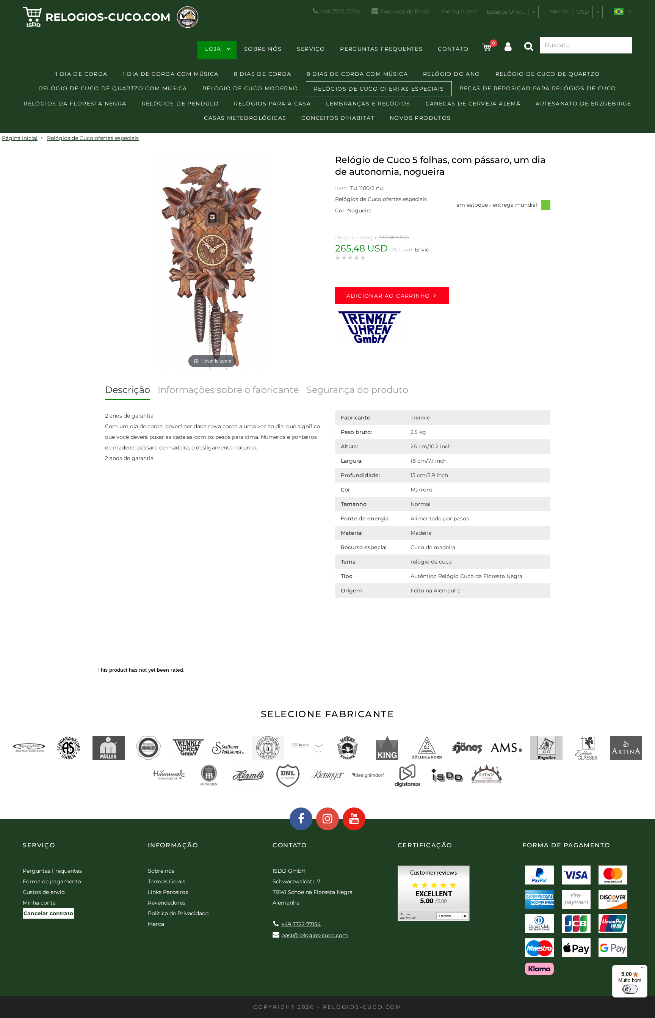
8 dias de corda (262, 74)
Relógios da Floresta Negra (75, 103)
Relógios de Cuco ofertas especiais (379, 88)
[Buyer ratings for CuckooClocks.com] (434, 896)
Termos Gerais (166, 881)
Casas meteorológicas (245, 118)
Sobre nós (263, 49)
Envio (422, 249)
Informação (173, 845)
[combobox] (510, 12)
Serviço (311, 49)
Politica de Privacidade (178, 913)
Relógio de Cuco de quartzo (547, 74)
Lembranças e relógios (368, 103)
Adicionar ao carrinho (388, 295)
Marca (156, 924)
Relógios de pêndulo (180, 103)
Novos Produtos (420, 118)
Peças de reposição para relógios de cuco (537, 88)
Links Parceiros (168, 892)
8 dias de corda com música (357, 74)
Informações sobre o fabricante (228, 389)
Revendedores (166, 902)
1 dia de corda (81, 74)
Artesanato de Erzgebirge (583, 103)
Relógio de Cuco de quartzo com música (113, 88)
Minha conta (39, 902)
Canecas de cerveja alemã (473, 103)
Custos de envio (44, 892)
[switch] (630, 989)
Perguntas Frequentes (381, 49)
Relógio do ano (451, 74)
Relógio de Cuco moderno (250, 88)
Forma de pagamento (52, 881)
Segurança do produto (357, 389)
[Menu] (642, 969)
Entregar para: (460, 11)
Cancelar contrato (48, 913)
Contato (453, 49)
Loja (213, 49)
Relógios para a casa (272, 103)
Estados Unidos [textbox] (507, 11)
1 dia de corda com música (171, 74)
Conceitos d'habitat (338, 118)
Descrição (127, 389)
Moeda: (559, 11)
